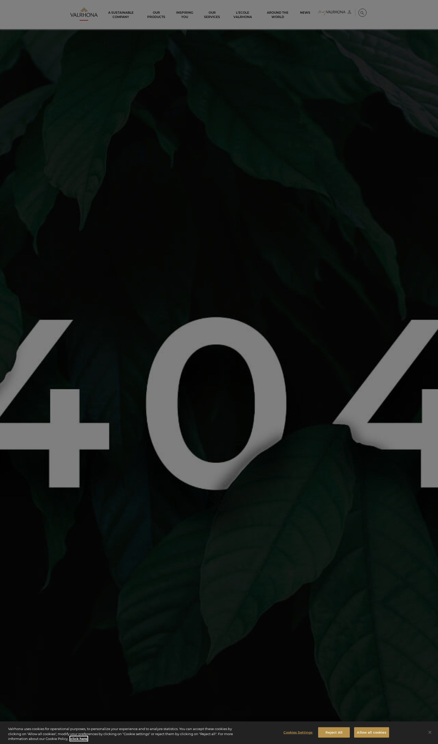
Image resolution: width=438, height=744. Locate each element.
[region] (219, 732)
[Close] (429, 732)
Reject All (333, 732)
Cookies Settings (298, 732)
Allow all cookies (371, 732)
